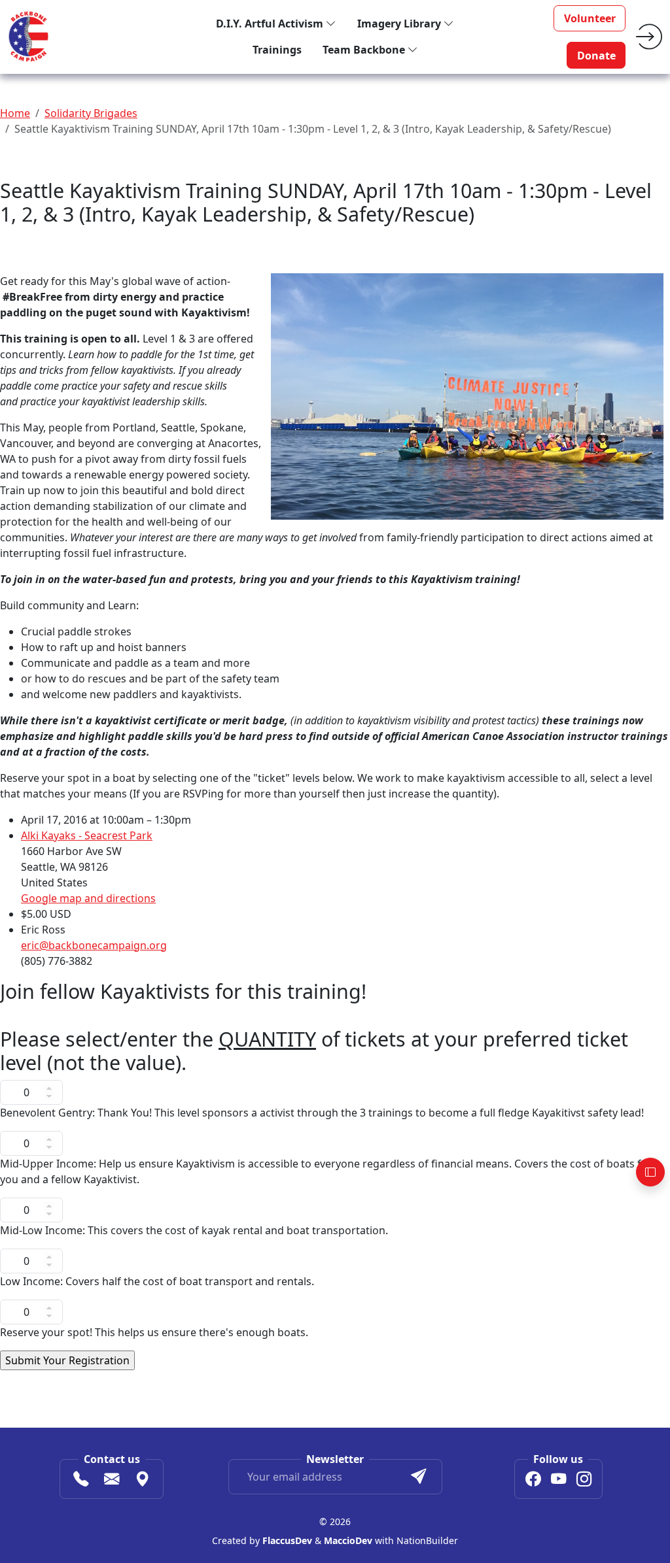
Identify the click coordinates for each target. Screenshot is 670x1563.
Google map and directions (88, 898)
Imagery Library (400, 23)
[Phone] (80, 1480)
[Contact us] (111, 1480)
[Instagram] (583, 1480)
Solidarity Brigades (90, 113)
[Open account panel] (650, 1172)
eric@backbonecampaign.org (94, 945)
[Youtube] (558, 1480)
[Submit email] (418, 1476)
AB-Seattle (220, 1379)
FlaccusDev (287, 1540)
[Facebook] (532, 1480)
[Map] (142, 1480)
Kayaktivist (27, 1379)
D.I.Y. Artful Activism (271, 23)
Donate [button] (596, 55)
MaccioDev (348, 1540)
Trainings (277, 49)
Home (15, 113)
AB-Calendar (91, 1379)
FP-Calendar (157, 1379)
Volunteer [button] (590, 18)
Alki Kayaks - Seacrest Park (86, 835)
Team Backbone (365, 49)
